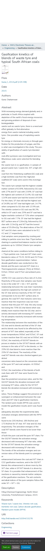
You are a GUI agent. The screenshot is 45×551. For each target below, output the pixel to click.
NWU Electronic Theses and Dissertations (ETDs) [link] (22, 45)
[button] (7, 527)
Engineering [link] (9, 48)
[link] (23, 82)
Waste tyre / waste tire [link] (12, 503)
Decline (15, 547)
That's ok (6, 547)
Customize (26, 547)
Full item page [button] (11, 533)
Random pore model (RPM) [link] (14, 509)
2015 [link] (4, 90)
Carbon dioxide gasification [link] (29, 506)
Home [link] (4, 45)
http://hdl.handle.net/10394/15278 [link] (17, 518)
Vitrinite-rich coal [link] (30, 503)
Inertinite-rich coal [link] (9, 506)
